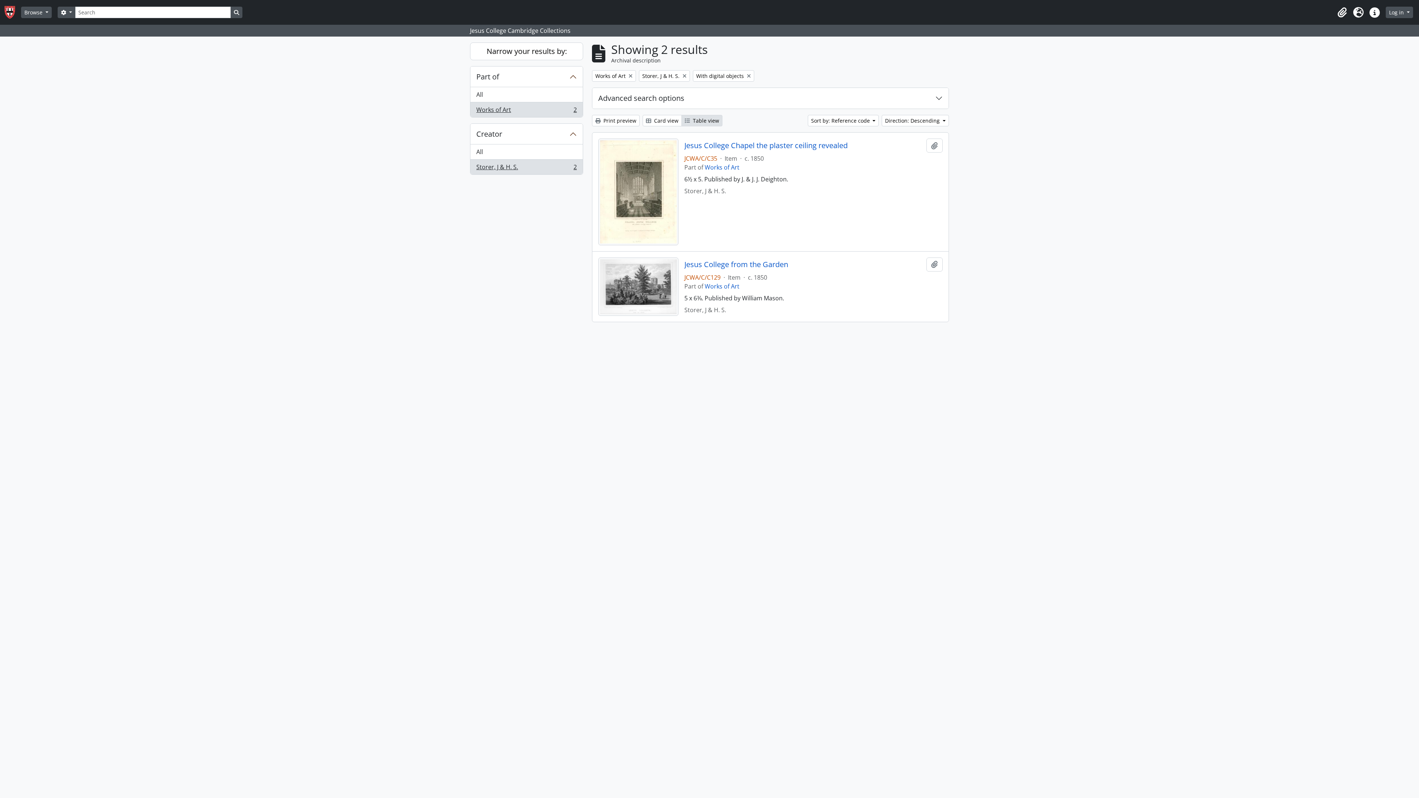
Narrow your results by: (527, 51)
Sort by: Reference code (841, 120)
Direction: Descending (913, 120)
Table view (705, 120)
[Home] (12, 12)
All (479, 95)
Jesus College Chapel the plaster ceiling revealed (766, 145)
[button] (1342, 12)
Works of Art (526, 111)
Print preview (619, 120)
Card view (665, 120)
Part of (487, 77)
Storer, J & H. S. (526, 168)
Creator (489, 134)
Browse (34, 12)
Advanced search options (641, 98)
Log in (1397, 12)
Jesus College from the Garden (736, 264)
